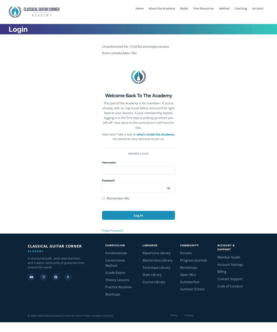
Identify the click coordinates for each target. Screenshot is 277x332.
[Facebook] (55, 277)
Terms (173, 315)
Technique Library (156, 267)
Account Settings (230, 264)
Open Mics (188, 274)
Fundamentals (116, 253)
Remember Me (117, 198)
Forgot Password (112, 230)
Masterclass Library (157, 260)
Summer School (192, 289)
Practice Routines (118, 287)
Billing (222, 271)
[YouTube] (31, 277)
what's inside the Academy (155, 134)
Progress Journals (193, 260)
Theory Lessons (117, 280)
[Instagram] (43, 277)
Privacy (189, 315)
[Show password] (168, 188)
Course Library (154, 282)
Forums (186, 253)
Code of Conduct (230, 286)
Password (108, 180)
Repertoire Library (157, 253)
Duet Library (152, 274)
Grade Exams (115, 272)
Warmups (112, 294)
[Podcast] (68, 277)
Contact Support (230, 279)
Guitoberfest (190, 282)
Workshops (189, 267)
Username (109, 162)
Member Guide (228, 257)
